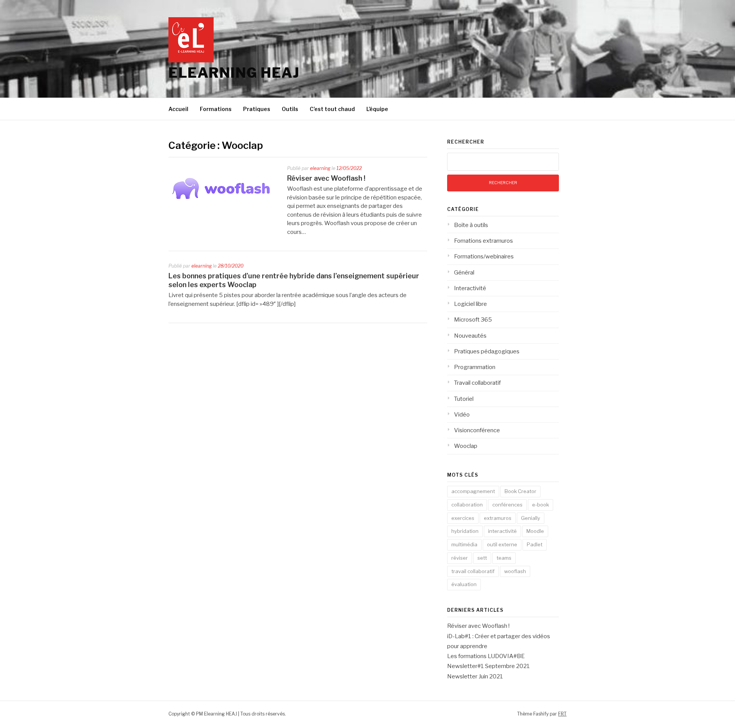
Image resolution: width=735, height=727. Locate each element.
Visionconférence (477, 430)
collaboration (467, 505)
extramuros (497, 518)
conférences (507, 505)
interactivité (502, 531)
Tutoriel (464, 398)
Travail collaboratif (477, 382)
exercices (462, 518)
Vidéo (462, 414)
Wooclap (465, 446)
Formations (216, 109)
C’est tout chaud (332, 109)
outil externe (502, 544)
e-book (540, 505)
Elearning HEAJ (233, 72)
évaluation (464, 584)
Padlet (534, 544)
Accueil (178, 109)
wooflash (515, 571)
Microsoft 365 (473, 319)
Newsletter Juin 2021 (475, 676)
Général (464, 272)
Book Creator (520, 491)
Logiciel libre (470, 304)
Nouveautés (470, 335)
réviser (459, 558)
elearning (320, 168)
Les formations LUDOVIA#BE (486, 656)
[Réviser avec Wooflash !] (222, 210)
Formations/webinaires (484, 256)
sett (482, 558)
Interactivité (470, 288)
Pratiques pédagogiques (486, 351)
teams (504, 558)
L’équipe (377, 109)
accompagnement (473, 491)
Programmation (474, 367)
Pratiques (256, 109)
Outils (290, 109)
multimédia (464, 544)
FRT (562, 714)
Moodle (535, 531)
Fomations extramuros (483, 240)
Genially (530, 518)
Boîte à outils (471, 225)
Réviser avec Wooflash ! (326, 178)
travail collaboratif (473, 571)
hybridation (465, 531)
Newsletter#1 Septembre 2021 (488, 666)
